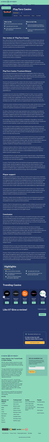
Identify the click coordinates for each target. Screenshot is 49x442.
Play (7, 302)
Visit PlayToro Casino (34, 342)
